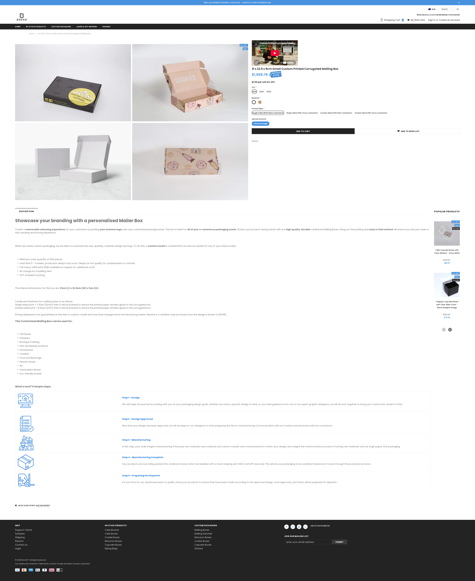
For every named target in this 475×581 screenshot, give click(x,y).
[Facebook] (286, 527)
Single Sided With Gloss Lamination (302, 113)
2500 (261, 91)
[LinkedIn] (305, 527)
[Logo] (22, 17)
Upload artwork (259, 119)
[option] (73, 122)
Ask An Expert (43, 505)
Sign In (432, 20)
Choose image (260, 123)
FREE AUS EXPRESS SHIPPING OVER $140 (222, 2)
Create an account (449, 20)
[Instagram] (293, 527)
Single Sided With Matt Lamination (268, 113)
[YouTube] (299, 527)
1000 (254, 91)
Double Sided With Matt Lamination (336, 113)
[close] (459, 2)
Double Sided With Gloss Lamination (371, 113)
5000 (269, 91)
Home (31, 33)
